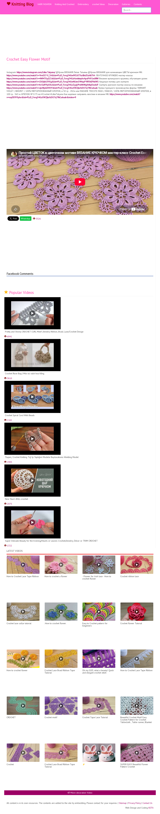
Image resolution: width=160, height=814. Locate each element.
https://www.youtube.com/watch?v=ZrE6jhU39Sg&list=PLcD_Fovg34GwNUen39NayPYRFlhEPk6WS (53, 81)
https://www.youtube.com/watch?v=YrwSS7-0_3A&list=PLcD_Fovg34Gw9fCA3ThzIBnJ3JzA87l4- (51, 75)
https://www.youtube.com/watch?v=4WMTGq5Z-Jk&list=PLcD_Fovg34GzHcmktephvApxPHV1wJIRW (53, 78)
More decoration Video (81, 792)
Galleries (126, 4)
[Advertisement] (80, 34)
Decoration (113, 4)
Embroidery (83, 4)
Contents (138, 4)
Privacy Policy (134, 803)
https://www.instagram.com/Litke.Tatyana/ (36, 72)
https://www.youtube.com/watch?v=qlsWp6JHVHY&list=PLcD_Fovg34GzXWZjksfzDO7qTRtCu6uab (52, 87)
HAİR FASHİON (44, 4)
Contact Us (147, 803)
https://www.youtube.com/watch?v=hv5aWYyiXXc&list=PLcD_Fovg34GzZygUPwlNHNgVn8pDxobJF (52, 84)
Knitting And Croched (64, 4)
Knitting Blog (22, 4)
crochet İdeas (98, 4)
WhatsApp (25, 218)
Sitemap (123, 803)
